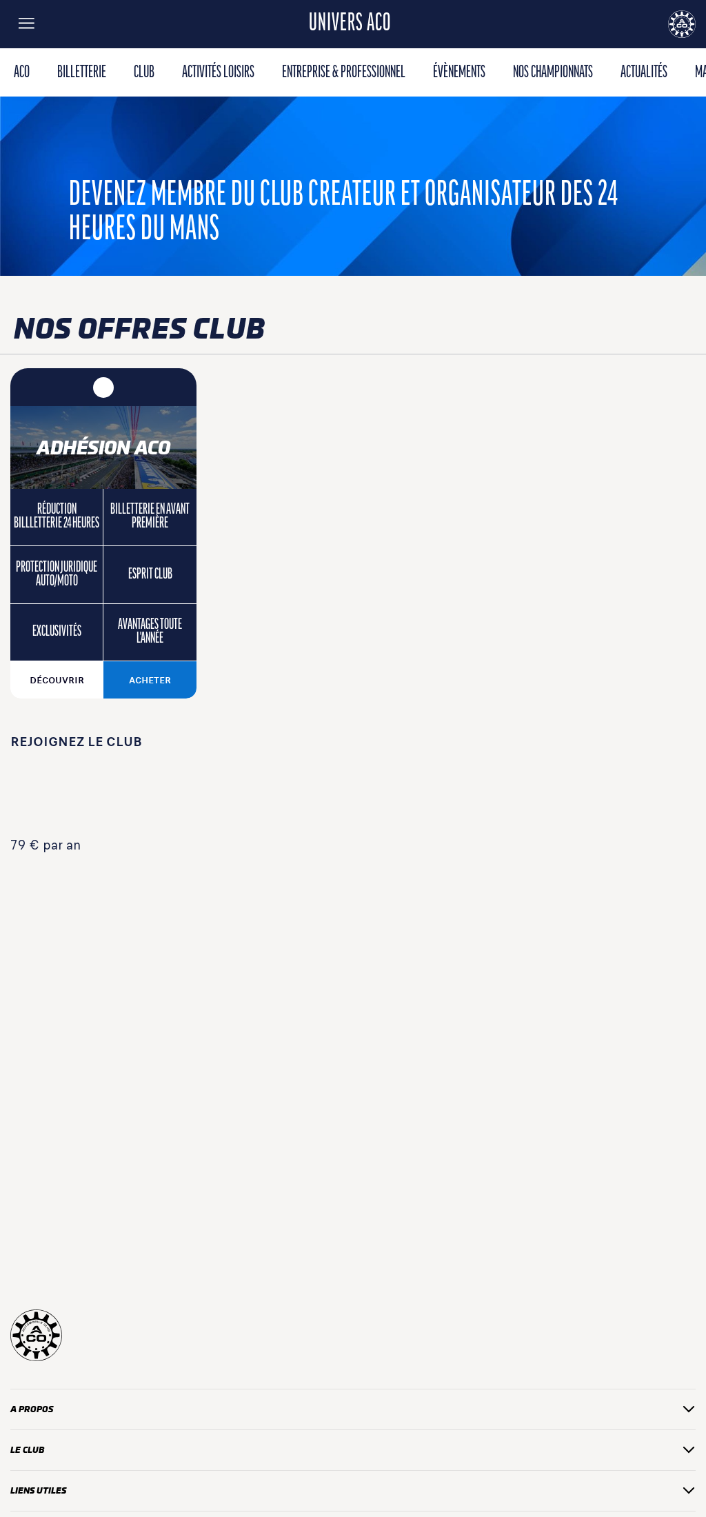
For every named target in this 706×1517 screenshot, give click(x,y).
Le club (27, 1450)
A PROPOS (31, 1409)
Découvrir (57, 680)
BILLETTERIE (81, 72)
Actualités (644, 72)
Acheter (150, 680)
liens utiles (38, 1490)
